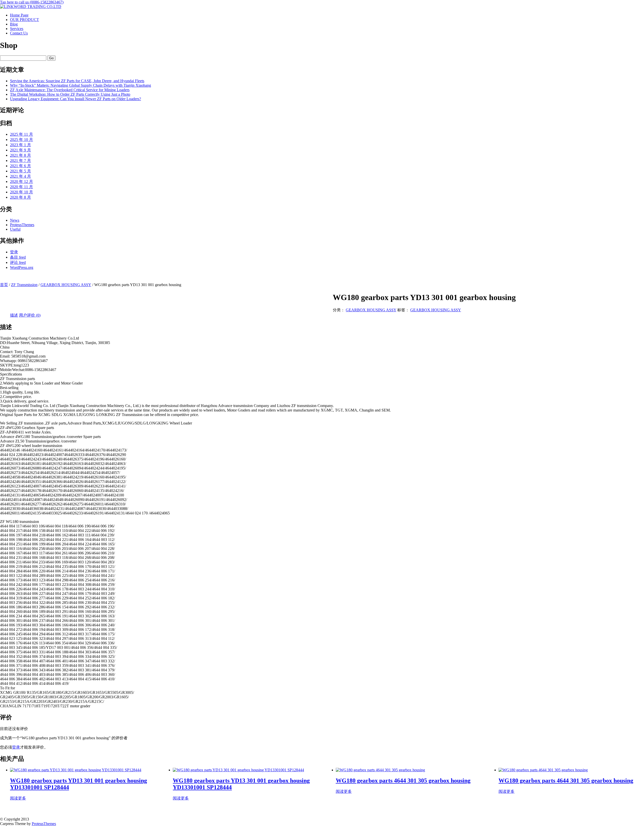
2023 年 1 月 (20, 145)
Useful (15, 229)
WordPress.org (21, 267)
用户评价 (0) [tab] (29, 315)
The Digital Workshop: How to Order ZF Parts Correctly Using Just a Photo (70, 94)
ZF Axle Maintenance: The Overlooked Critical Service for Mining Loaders (70, 90)
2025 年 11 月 (21, 134)
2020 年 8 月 (20, 197)
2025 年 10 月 (21, 139)
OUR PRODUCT (24, 19)
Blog (14, 24)
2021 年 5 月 (20, 171)
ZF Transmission (24, 285)
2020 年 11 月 (21, 187)
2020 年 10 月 (21, 192)
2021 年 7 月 (20, 160)
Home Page (19, 15)
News (14, 220)
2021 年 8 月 (20, 155)
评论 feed (18, 262)
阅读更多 (18, 798)
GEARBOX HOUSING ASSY (65, 285)
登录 (14, 252)
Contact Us (19, 33)
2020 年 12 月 (21, 181)
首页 (4, 285)
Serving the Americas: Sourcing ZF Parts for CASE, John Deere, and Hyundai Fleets (77, 81)
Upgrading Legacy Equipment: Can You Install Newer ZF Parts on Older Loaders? (75, 99)
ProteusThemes (22, 225)
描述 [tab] (14, 315)
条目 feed (18, 257)
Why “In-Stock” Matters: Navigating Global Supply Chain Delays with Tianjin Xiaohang (80, 85)
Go (51, 58)
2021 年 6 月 (20, 166)
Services (16, 28)
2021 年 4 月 (20, 176)
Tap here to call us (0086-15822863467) (32, 2)
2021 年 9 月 (20, 150)
